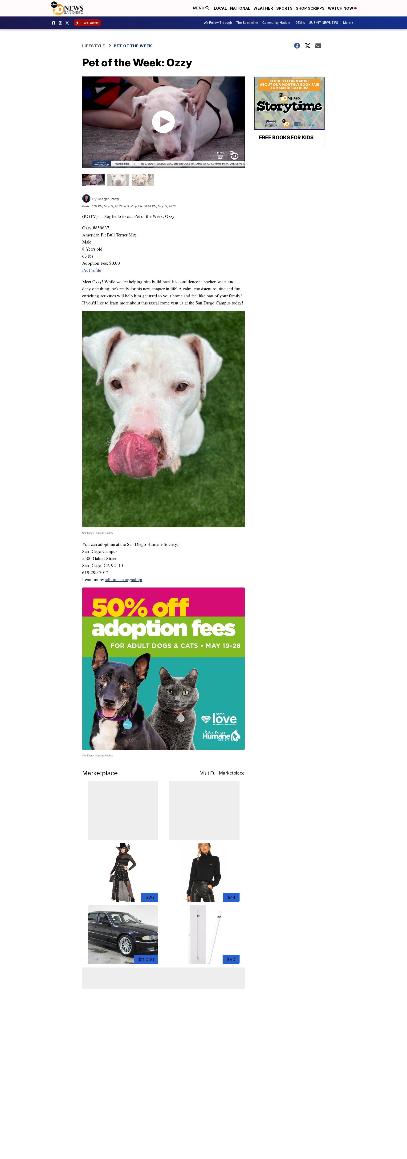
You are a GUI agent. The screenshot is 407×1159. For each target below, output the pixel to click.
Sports (284, 8)
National (240, 8)
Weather (263, 8)
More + (348, 22)
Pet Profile (91, 270)
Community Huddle (276, 22)
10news (68, 23)
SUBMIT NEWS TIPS (323, 22)
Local (220, 8)
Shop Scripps (310, 8)
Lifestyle (93, 46)
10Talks (299, 22)
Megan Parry (108, 199)
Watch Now (341, 8)
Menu (199, 8)
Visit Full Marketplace (222, 772)
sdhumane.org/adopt (123, 579)
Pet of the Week (133, 46)
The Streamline (247, 22)
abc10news (55, 23)
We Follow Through (218, 22)
